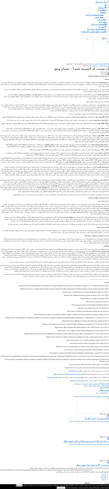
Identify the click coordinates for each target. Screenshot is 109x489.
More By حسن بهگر (101, 393)
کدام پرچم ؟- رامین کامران (96, 418)
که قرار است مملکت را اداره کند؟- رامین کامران (91, 384)
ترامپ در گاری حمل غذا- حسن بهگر (92, 464)
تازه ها (87, 396)
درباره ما (104, 474)
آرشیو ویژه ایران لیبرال (94, 421)
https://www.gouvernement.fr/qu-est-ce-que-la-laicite (70, 374)
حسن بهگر (104, 389)
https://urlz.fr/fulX (75, 380)
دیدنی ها (104, 479)
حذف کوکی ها (61, 488)
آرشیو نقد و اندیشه (93, 64)
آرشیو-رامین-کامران (95, 396)
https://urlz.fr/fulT (52, 377)
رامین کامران (82, 396)
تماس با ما (103, 476)
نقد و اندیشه (102, 64)
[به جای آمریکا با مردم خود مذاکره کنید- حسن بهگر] (99, 429)
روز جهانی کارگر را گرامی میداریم (96, 386)
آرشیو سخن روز (105, 396)
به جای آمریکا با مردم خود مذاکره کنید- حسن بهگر (86, 441)
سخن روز (75, 396)
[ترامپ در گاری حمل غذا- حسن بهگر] (101, 452)
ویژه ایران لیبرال (73, 421)
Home (107, 64)
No (18, 485)
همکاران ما (103, 478)
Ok (21, 485)
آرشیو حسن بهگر (104, 421)
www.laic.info (73, 371)
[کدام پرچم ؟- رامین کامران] (93, 405)
